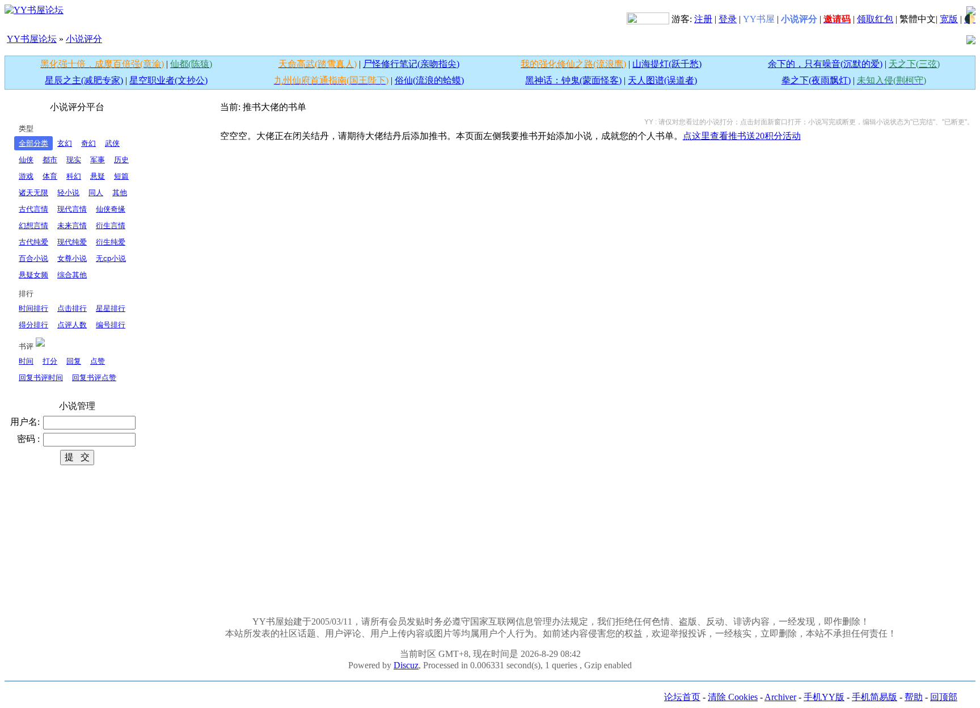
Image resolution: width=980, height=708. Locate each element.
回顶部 (943, 697)
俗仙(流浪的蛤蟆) (429, 80)
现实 (73, 159)
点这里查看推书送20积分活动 (742, 136)
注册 (703, 19)
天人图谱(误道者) (662, 80)
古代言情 (33, 209)
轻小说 (68, 192)
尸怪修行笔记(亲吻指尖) (411, 64)
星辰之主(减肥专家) (84, 80)
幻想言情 (33, 225)
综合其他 (72, 275)
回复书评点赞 (94, 377)
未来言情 (72, 225)
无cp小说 (111, 258)
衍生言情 (110, 225)
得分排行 (33, 325)
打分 (50, 361)
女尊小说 (72, 258)
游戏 (26, 176)
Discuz (406, 665)
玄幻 (64, 143)
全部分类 (33, 143)
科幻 (73, 176)
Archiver (780, 697)
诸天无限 (33, 192)
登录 (728, 19)
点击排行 (72, 308)
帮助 (914, 697)
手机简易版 (874, 697)
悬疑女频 (33, 275)
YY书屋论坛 (32, 39)
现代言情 (72, 209)
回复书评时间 (41, 377)
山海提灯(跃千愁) (667, 64)
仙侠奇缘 (110, 209)
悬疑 (97, 176)
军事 (97, 159)
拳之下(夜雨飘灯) (816, 80)
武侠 (112, 143)
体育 (50, 176)
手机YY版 (824, 697)
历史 (121, 159)
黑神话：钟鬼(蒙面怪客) (573, 80)
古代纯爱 (33, 242)
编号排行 (110, 325)
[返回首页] (34, 9)
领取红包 (875, 19)
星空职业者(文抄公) (168, 80)
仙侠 (26, 159)
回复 (73, 361)
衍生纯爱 (110, 242)
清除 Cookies (733, 697)
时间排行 (33, 308)
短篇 (121, 176)
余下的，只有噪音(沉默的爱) (825, 64)
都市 (50, 159)
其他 (119, 192)
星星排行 (110, 308)
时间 (26, 361)
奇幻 (88, 143)
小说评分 (84, 39)
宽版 (949, 19)
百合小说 (33, 258)
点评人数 (72, 325)
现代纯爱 (72, 242)
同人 (95, 192)
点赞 (97, 361)
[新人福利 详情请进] (648, 19)
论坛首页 (682, 697)
